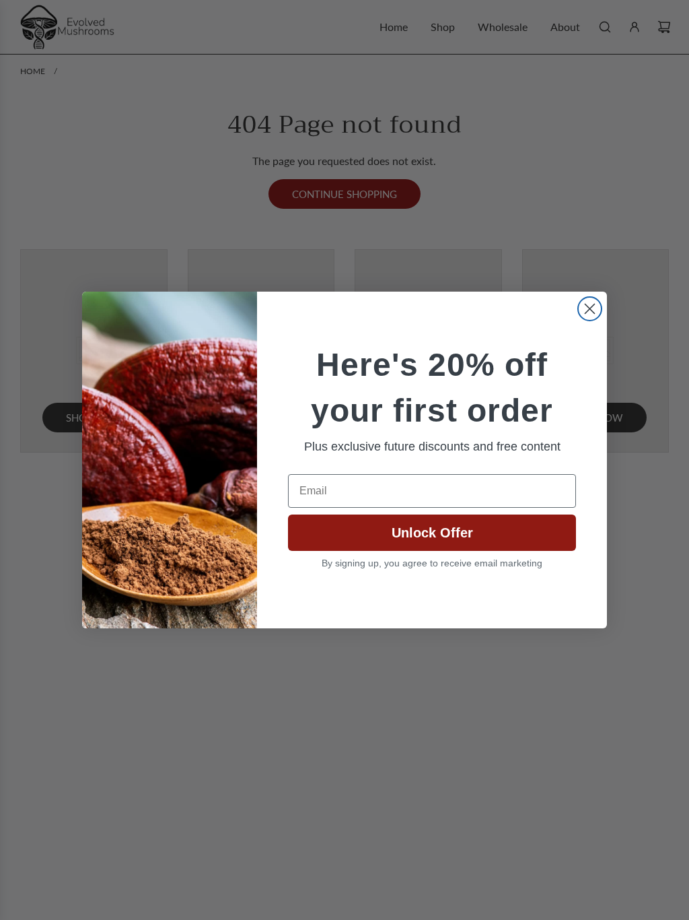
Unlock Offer (432, 532)
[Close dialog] (590, 309)
